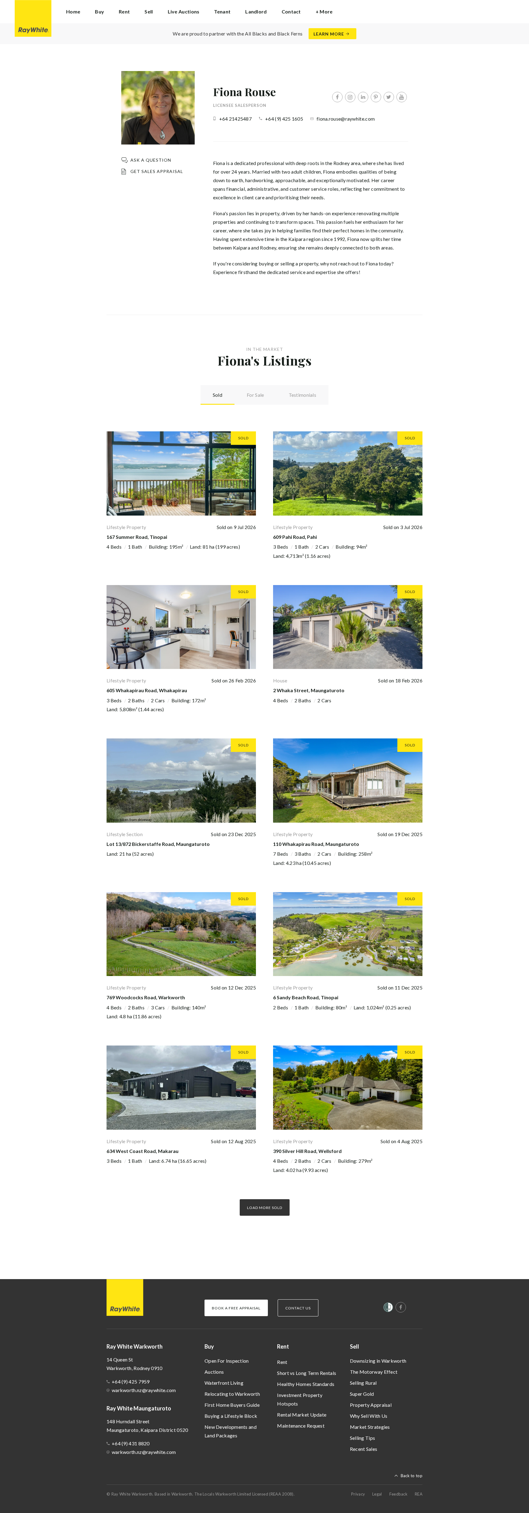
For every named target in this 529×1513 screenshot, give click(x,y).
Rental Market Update (301, 1414)
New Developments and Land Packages (230, 1431)
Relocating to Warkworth (232, 1394)
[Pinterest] (376, 97)
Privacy (358, 1494)
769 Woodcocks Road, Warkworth (146, 997)
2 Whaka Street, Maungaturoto (308, 690)
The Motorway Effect (374, 1372)
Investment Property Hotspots (299, 1399)
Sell (354, 1346)
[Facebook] (337, 97)
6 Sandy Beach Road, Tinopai (305, 997)
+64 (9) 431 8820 (131, 1443)
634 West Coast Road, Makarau (142, 1151)
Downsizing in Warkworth (378, 1361)
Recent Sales (363, 1449)
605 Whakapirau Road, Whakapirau (147, 690)
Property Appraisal (371, 1405)
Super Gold (362, 1394)
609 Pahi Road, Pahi (295, 537)
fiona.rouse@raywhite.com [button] (346, 119)
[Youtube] (401, 97)
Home (73, 11)
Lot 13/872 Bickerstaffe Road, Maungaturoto (158, 844)
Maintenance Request (301, 1426)
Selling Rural (363, 1383)
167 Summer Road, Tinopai (137, 537)
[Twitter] (389, 97)
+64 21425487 (235, 119)
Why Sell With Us (369, 1416)
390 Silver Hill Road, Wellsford (307, 1151)
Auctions (214, 1372)
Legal (377, 1494)
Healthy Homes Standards (305, 1384)
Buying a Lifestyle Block (230, 1416)
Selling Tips (362, 1438)
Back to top (411, 1475)
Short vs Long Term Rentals (306, 1373)
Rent (282, 1362)
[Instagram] (350, 97)
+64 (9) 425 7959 (131, 1381)
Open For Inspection (226, 1361)
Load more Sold (264, 1207)
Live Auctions (184, 11)
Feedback (398, 1494)
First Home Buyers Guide (232, 1405)
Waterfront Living (223, 1383)
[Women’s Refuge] (388, 1308)
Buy (209, 1346)
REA (418, 1494)
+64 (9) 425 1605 (284, 119)
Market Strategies (370, 1427)
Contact (291, 11)
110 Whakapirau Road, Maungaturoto (316, 844)
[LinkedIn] (363, 97)
